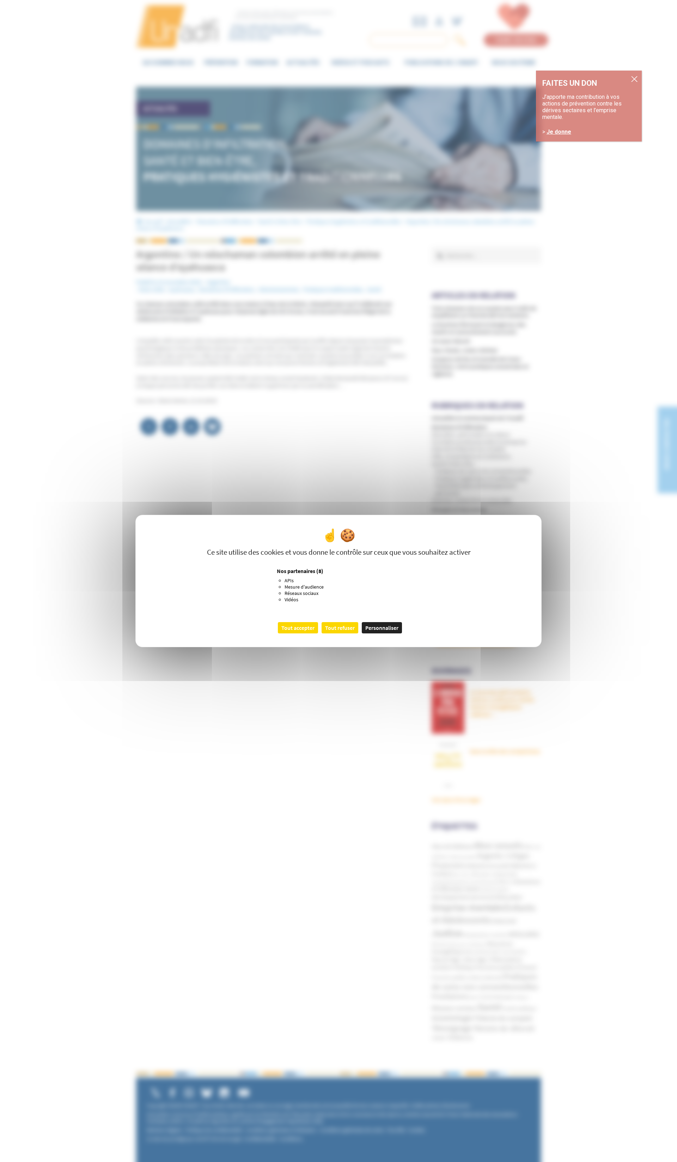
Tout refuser (340, 627)
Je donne (559, 131)
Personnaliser (381, 627)
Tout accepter (298, 627)
